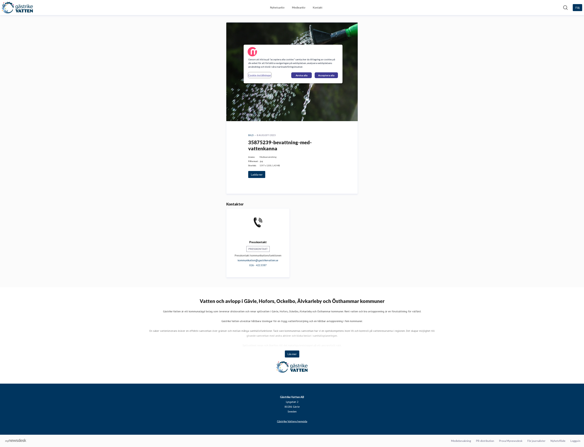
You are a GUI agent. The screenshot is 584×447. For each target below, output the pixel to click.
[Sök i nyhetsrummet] (565, 7)
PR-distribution (485, 440)
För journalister (536, 440)
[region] (293, 64)
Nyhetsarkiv (277, 7)
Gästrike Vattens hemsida (292, 421)
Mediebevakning (461, 440)
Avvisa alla (302, 75)
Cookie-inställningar (259, 75)
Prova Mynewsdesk (510, 440)
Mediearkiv (298, 7)
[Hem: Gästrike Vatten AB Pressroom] (17, 7)
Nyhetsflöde (557, 440)
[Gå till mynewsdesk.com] (16, 440)
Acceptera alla (326, 75)
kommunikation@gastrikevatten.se (258, 260)
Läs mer (292, 354)
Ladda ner (257, 174)
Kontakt (317, 7)
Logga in (575, 440)
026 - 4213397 (258, 265)
